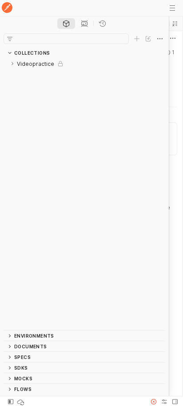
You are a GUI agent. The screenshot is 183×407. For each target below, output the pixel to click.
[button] (175, 23)
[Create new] (136, 38)
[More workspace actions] (172, 38)
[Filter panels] (9, 38)
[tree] (84, 194)
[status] (21, 401)
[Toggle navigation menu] (172, 8)
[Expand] (12, 63)
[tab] (66, 23)
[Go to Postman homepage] (7, 8)
